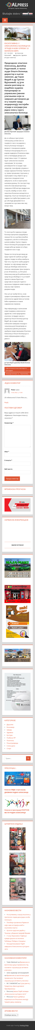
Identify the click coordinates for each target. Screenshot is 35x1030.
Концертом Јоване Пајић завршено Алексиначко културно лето (16, 946)
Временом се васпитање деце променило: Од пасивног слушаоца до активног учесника (16, 978)
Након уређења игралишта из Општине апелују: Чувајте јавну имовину (16, 999)
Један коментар (11, 57)
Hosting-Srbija (24, 1025)
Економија (10, 727)
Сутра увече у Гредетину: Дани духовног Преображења (17, 986)
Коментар (8, 423)
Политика (10, 740)
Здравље (24, 55)
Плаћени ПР (11, 738)
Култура (9, 735)
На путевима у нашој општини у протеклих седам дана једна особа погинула (17, 917)
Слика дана (11, 746)
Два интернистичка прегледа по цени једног (16, 369)
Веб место (8, 469)
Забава (9, 730)
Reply (6, 402)
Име (6, 452)
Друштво (18, 55)
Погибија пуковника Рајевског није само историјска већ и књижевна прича (16, 925)
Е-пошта (8, 460)
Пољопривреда (12, 743)
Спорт (9, 748)
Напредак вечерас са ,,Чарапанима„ (17, 374)
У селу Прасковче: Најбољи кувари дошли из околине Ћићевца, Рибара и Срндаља (15, 938)
